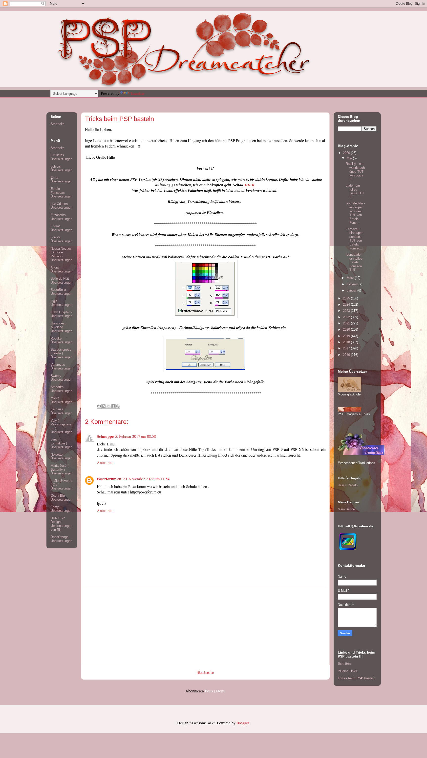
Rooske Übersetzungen (61, 340)
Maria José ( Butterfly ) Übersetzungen (61, 469)
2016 (347, 355)
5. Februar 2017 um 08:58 (135, 436)
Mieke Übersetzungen (61, 400)
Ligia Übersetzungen (61, 303)
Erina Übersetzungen (61, 179)
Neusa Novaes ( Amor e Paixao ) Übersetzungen (61, 254)
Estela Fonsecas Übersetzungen (61, 192)
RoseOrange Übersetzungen (61, 539)
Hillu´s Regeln (348, 485)
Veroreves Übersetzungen (61, 366)
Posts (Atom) (215, 690)
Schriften (344, 663)
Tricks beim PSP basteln (356, 678)
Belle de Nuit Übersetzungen (61, 280)
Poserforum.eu (109, 479)
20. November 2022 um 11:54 (146, 478)
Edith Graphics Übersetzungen (61, 314)
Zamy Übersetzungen (61, 509)
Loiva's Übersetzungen (61, 239)
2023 (347, 311)
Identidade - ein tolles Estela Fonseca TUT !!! (354, 262)
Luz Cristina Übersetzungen (61, 206)
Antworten (105, 462)
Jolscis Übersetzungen (61, 168)
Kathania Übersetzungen (61, 411)
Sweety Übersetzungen (61, 378)
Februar (353, 284)
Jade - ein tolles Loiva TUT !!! (355, 191)
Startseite (205, 672)
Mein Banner (347, 509)
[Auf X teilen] (108, 406)
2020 (347, 329)
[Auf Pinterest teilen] (117, 406)
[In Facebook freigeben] (113, 406)
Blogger (242, 722)
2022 (347, 317)
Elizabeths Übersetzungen (61, 217)
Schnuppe (105, 436)
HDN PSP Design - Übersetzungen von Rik (61, 524)
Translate (137, 93)
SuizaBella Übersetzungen (61, 291)
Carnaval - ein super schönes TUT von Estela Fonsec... (354, 238)
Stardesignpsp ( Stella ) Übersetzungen (61, 353)
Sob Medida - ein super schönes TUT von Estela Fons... (355, 212)
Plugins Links (347, 671)
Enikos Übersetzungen (61, 228)
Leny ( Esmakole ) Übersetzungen (61, 443)
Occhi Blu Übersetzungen (61, 497)
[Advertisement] (205, 626)
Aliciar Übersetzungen (61, 269)
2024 (347, 304)
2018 (347, 342)
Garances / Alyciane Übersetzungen (61, 327)
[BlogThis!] (103, 406)
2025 (347, 298)
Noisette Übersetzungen (61, 456)
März (351, 278)
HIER (250, 185)
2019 (347, 336)
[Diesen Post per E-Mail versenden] (99, 406)
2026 (347, 153)
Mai (350, 158)
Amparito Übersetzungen (61, 389)
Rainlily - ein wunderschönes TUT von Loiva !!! (355, 171)
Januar (352, 290)
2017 (347, 348)
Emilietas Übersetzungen (61, 157)
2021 (347, 323)
